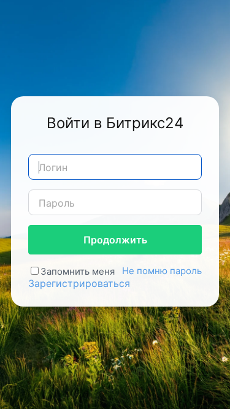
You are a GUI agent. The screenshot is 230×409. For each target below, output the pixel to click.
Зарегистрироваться (79, 283)
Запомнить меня (77, 271)
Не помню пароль (162, 271)
